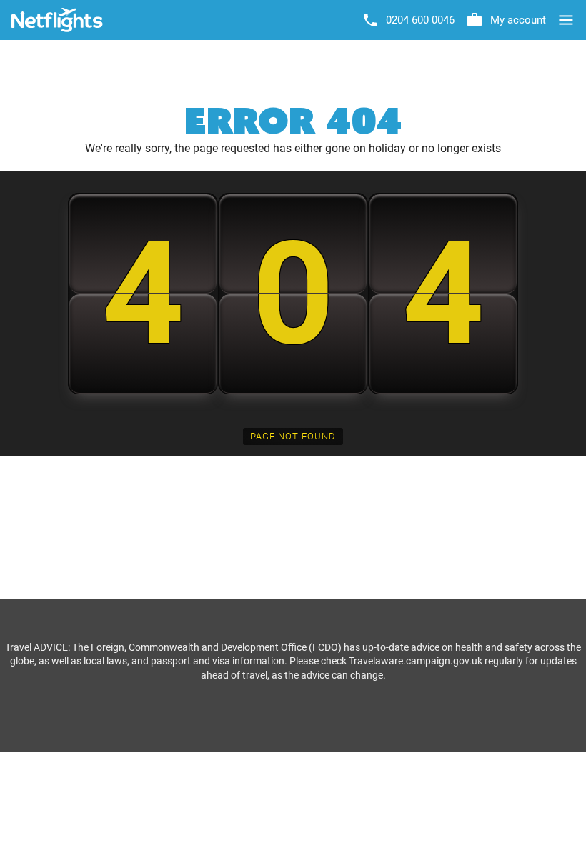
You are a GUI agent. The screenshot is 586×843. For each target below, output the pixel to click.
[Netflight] (57, 20)
